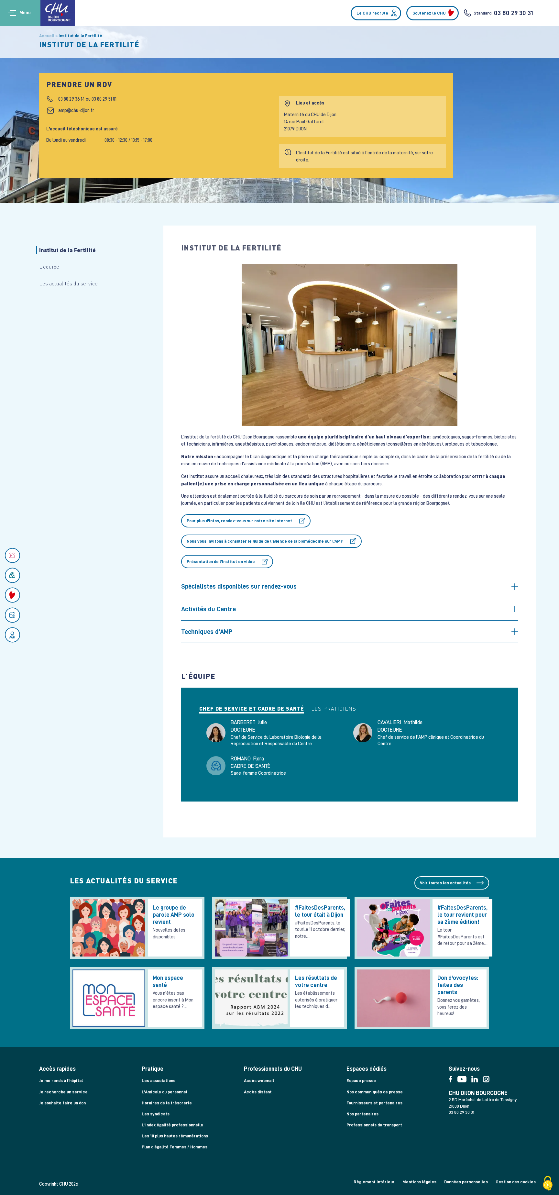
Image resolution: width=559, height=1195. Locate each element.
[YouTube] (464, 1077)
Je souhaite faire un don (62, 1103)
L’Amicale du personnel (164, 1092)
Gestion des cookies (516, 1181)
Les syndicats (156, 1114)
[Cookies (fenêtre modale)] (547, 1184)
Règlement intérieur (374, 1181)
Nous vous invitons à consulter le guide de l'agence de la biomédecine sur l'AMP (265, 541)
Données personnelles (466, 1181)
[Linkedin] (477, 1077)
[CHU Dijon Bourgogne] (57, 13)
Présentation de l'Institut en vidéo (221, 561)
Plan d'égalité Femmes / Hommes (174, 1147)
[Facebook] (453, 1077)
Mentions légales (419, 1181)
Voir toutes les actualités (445, 882)
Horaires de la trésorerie (167, 1103)
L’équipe (49, 266)
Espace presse (361, 1080)
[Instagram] (488, 1077)
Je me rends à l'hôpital (61, 1080)
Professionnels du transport (374, 1125)
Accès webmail (259, 1080)
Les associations (158, 1080)
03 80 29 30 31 (513, 13)
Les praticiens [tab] (333, 709)
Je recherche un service (63, 1092)
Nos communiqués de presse (374, 1092)
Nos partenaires (362, 1114)
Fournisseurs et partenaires (374, 1103)
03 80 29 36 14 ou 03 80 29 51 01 (87, 99)
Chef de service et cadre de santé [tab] (251, 709)
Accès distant (258, 1092)
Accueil (46, 35)
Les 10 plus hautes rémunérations (175, 1136)
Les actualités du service (68, 283)
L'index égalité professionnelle (172, 1125)
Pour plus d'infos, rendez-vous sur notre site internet (239, 520)
